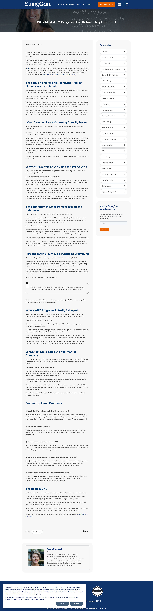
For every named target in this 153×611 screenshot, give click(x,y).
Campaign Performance (109, 174)
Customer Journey (107, 133)
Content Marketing (107, 57)
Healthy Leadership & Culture (111, 69)
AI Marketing (106, 104)
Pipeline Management (109, 192)
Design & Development (109, 139)
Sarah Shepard (54, 549)
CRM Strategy (106, 157)
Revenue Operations (108, 116)
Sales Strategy (106, 122)
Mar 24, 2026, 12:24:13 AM (35, 44)
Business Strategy (107, 127)
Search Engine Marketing (110, 75)
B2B (103, 151)
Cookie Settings (90, 608)
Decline (76, 603)
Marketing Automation (109, 92)
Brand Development (108, 86)
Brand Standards (107, 180)
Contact (88, 4)
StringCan (56, 608)
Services (79, 4)
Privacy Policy (78, 608)
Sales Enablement (108, 162)
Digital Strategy (107, 186)
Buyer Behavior (107, 168)
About (60, 4)
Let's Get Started (105, 4)
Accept (62, 603)
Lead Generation (107, 145)
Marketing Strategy (108, 98)
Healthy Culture (107, 63)
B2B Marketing (37, 531)
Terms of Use (101, 608)
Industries (69, 4)
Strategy (104, 51)
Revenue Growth (107, 110)
